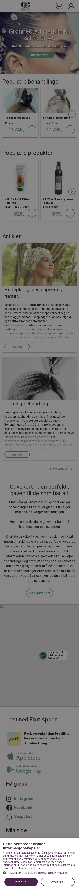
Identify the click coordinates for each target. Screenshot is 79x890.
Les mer (37, 868)
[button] (39, 872)
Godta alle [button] (21, 881)
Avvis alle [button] (57, 881)
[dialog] (39, 864)
